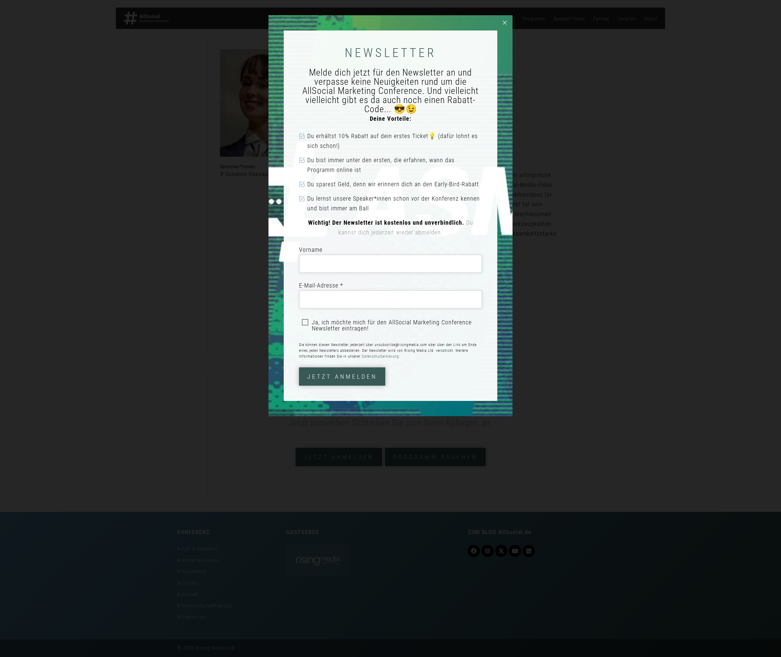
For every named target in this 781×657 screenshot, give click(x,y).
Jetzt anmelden (342, 376)
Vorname (310, 249)
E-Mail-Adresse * (321, 285)
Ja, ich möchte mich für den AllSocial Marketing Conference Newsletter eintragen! (392, 325)
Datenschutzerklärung (380, 356)
